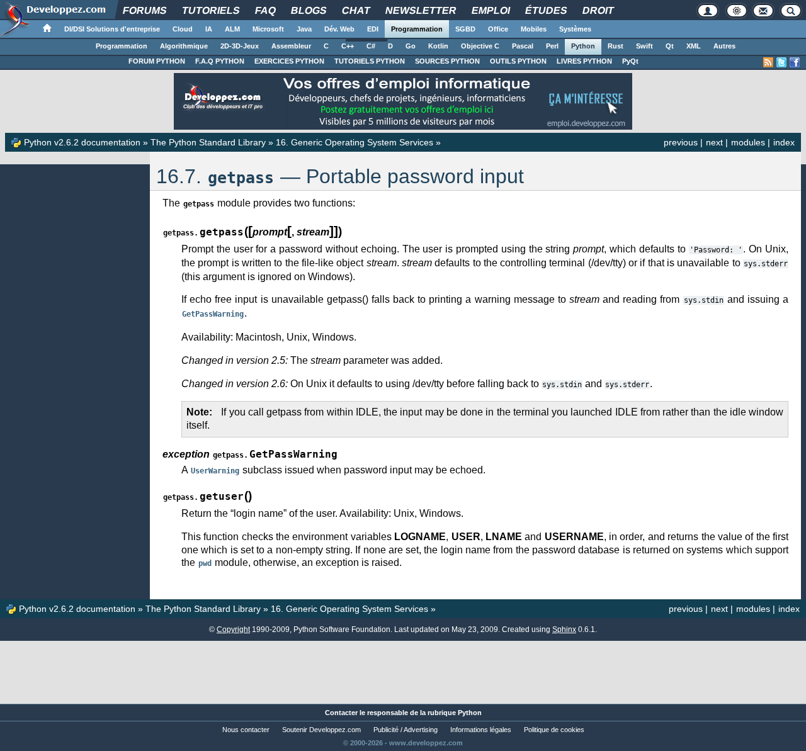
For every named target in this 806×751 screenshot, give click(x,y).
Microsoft (268, 29)
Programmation (417, 29)
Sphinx (564, 629)
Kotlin (438, 46)
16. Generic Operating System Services (354, 142)
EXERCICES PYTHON (289, 61)
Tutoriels (211, 10)
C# (370, 46)
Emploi (490, 10)
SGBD (465, 29)
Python (583, 46)
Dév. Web (339, 29)
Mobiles (534, 29)
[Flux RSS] (768, 62)
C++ (347, 46)
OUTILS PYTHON (518, 61)
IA (208, 29)
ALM (232, 29)
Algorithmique (184, 46)
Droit (598, 10)
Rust (615, 46)
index (784, 142)
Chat (356, 10)
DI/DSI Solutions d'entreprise (112, 29)
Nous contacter (246, 729)
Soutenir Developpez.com (321, 729)
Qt (670, 46)
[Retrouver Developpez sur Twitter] (781, 62)
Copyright (233, 629)
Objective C (480, 46)
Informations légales (480, 729)
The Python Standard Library (208, 142)
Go (411, 46)
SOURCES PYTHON (447, 61)
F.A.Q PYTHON (219, 61)
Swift (644, 46)
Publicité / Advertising (405, 729)
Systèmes (575, 29)
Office (498, 29)
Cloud (183, 29)
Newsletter (420, 10)
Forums (144, 10)
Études (546, 10)
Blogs (308, 10)
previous (681, 142)
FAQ (265, 10)
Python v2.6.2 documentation (82, 142)
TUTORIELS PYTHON (369, 61)
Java (304, 29)
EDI (372, 29)
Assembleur (291, 46)
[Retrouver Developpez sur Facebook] (795, 62)
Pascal (522, 46)
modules (748, 142)
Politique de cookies (554, 729)
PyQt (630, 61)
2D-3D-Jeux (239, 46)
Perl (552, 46)
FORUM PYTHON (156, 61)
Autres (724, 46)
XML (693, 46)
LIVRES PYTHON (584, 61)
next (714, 142)
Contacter (341, 712)
